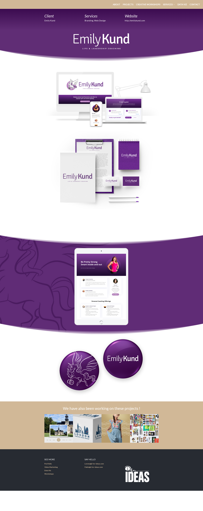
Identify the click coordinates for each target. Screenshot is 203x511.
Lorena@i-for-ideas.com (94, 464)
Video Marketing (51, 467)
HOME (94, 5)
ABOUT (116, 5)
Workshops (49, 474)
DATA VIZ (182, 5)
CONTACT (195, 5)
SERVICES (168, 5)
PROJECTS (128, 5)
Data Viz (47, 470)
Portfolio (48, 464)
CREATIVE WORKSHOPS (148, 5)
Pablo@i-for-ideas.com (94, 467)
